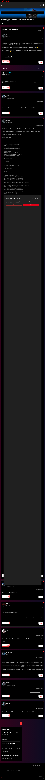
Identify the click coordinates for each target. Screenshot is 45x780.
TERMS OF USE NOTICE (10, 770)
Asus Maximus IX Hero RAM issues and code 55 (10, 732)
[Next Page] (27, 723)
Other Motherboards (30, 19)
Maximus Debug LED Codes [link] (6, 20)
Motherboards (14, 19)
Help (40, 5)
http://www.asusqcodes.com (35, 692)
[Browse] (2, 5)
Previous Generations (22, 19)
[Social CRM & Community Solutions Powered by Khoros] (41, 777)
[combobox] (22, 12)
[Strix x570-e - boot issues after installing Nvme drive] (41, 69)
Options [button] (3, 23)
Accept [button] (31, 204)
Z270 (3, 734)
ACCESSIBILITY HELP (18, 766)
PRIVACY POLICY (17, 770)
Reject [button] (14, 204)
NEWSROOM (11, 766)
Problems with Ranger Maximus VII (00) (8, 743)
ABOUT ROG (3, 766)
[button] (3, 61)
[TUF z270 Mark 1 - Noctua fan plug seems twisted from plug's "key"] (43, 69)
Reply (41, 62)
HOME (7, 766)
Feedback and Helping (5, 738)
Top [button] (3, 777)
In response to (10, 98)
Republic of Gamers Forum (5, 19)
